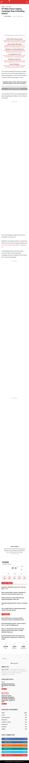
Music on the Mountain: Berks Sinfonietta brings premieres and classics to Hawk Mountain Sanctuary (13, 630)
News (3, 6)
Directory (19, 614)
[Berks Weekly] (3, 16)
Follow (14, 643)
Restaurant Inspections (5, 693)
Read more (4, 689)
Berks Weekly (8, 16)
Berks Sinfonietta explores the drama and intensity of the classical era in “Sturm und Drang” (13, 637)
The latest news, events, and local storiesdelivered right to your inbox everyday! (15, 82)
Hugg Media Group (12, 761)
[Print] (25, 531)
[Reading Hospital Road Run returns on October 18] (22, 686)
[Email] (22, 531)
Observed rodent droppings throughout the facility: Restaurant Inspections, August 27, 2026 (8, 698)
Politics (8, 6)
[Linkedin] (18, 531)
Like (6, 643)
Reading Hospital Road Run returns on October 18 (8, 685)
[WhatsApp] (15, 531)
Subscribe (23, 643)
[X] (11, 531)
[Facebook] (8, 531)
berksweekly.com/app (14, 553)
